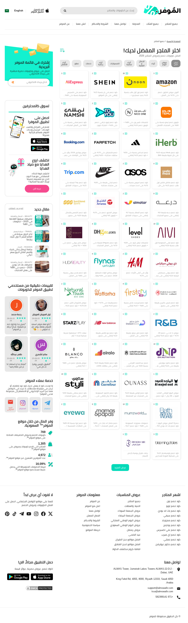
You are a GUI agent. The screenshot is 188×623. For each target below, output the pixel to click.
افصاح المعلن (93, 515)
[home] (162, 10)
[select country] (7, 10)
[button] (47, 404)
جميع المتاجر (171, 24)
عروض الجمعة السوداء (129, 510)
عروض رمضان (133, 530)
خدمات (88, 63)
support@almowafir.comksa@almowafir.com (160, 589)
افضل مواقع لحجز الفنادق (127, 544)
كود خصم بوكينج (171, 525)
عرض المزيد (120, 467)
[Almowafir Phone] (178, 598)
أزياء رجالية (100, 63)
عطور (76, 63)
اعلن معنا (81, 24)
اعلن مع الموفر (92, 506)
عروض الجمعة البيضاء (129, 515)
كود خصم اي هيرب (170, 534)
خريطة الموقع (93, 530)
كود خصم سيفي (172, 515)
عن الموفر (64, 24)
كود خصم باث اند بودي (169, 510)
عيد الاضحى (134, 534)
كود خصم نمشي (172, 539)
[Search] (65, 10)
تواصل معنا (120, 24)
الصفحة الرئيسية (173, 41)
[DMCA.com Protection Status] (29, 588)
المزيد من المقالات (16, 208)
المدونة (136, 24)
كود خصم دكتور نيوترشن (168, 544)
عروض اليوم (164, 63)
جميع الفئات (152, 24)
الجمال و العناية (141, 63)
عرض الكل (176, 63)
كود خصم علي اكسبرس (168, 530)
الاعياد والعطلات (132, 506)
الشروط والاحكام (100, 24)
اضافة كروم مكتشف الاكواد (126, 549)
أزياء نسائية (129, 63)
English (18, 11)
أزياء (153, 63)
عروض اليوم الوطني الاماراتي (125, 520)
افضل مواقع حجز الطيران (127, 539)
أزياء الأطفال (64, 63)
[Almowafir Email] (178, 589)
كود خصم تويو (173, 506)
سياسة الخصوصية (91, 525)
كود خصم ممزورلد (171, 520)
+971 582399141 (164, 597)
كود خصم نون (173, 501)
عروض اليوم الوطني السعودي (125, 525)
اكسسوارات (115, 63)
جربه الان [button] (37, 188)
